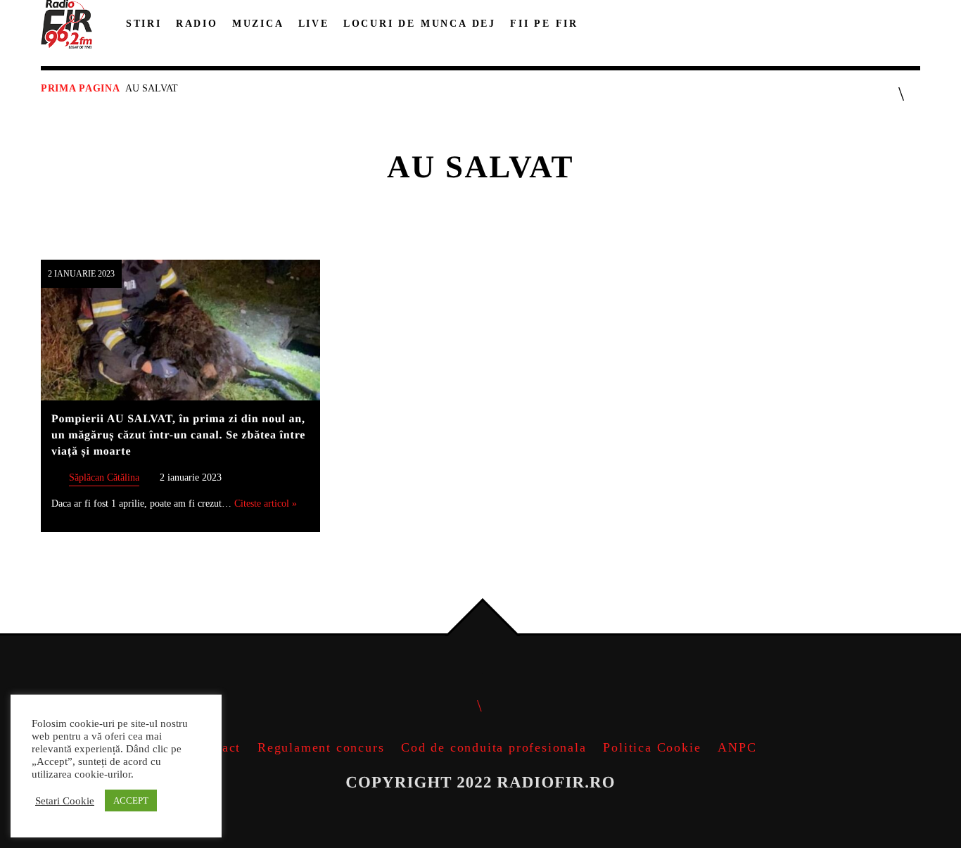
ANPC (737, 747)
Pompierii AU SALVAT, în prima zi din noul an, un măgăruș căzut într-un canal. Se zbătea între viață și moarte (178, 435)
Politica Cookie (652, 747)
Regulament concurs (320, 747)
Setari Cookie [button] (64, 800)
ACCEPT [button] (130, 800)
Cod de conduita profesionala (493, 747)
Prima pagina (80, 88)
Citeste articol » (265, 503)
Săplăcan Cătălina (104, 477)
